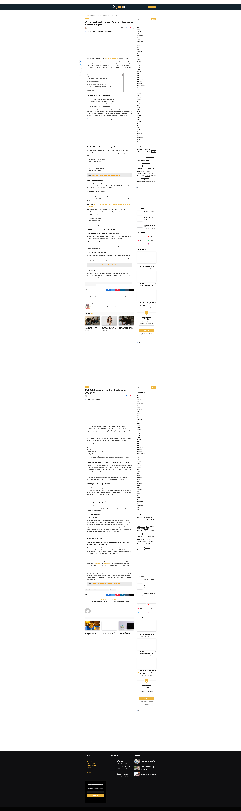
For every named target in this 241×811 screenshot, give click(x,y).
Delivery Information (91, 765)
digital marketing (152, 162)
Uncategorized (140, 133)
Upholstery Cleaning (140, 181)
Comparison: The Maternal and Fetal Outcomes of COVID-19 (147, 265)
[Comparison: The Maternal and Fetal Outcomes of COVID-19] (146, 257)
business (153, 151)
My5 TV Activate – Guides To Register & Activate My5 (150, 225)
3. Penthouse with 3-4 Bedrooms (97, 89)
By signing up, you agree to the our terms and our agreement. (147, 335)
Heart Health (139, 81)
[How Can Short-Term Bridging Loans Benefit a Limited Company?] (109, 625)
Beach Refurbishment (93, 80)
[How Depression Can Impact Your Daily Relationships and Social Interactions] (126, 320)
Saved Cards (89, 772)
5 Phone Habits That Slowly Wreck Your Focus (91, 328)
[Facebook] (80, 61)
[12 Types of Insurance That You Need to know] (140, 213)
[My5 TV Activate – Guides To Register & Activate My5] (140, 225)
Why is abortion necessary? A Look (99, 601)
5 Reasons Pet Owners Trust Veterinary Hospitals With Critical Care (148, 768)
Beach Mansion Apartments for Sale (105, 282)
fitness (139, 169)
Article (138, 27)
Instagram (149, 171)
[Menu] (85, 2)
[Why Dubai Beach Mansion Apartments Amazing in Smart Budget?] (109, 43)
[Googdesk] (120, 7)
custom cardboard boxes (150, 158)
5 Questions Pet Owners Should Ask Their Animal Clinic (148, 773)
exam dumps (139, 165)
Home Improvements (141, 85)
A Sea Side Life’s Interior (93, 81)
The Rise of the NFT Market (148, 218)
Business (99, 1)
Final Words (91, 90)
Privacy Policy (149, 334)
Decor (138, 43)
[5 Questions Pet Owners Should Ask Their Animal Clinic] (137, 774)
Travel (138, 127)
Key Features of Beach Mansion (95, 76)
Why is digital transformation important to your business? (101, 449)
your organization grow (95, 456)
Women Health (140, 137)
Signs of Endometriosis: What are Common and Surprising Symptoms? (148, 304)
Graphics (138, 69)
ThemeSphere (101, 808)
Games (138, 65)
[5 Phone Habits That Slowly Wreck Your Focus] (92, 320)
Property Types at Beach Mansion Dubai (97, 84)
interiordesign (150, 173)
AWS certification (88, 589)
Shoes (138, 113)
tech (152, 179)
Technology (139, 125)
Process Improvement (94, 454)
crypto (138, 155)
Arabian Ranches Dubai (148, 149)
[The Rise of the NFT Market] (140, 219)
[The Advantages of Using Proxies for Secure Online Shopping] (126, 625)
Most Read (139, 97)
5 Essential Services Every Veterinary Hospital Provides (148, 760)
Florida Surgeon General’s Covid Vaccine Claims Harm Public (148, 284)
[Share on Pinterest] (130, 28)
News (109, 1)
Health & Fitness (140, 79)
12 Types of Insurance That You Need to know (149, 212)
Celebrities (139, 31)
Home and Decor (123, 1)
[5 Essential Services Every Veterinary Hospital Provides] (137, 761)
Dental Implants (140, 162)
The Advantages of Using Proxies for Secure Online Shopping (125, 633)
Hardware (139, 71)
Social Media (139, 115)
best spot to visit (144, 151)
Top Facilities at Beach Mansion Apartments (98, 78)
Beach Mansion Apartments (90, 282)
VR (137, 135)
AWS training (97, 563)
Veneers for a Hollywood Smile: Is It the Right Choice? (109, 328)
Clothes (138, 37)
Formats (145, 168)
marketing (153, 175)
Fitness (138, 59)
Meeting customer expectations (95, 451)
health (151, 168)
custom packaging (141, 160)
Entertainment (140, 51)
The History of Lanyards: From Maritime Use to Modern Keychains (92, 633)
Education (139, 49)
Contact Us (146, 1)
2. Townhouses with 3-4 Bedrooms (97, 87)
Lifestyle (132, 1)
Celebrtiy (138, 33)
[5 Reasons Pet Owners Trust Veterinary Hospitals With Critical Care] (137, 768)
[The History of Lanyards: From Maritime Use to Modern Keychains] (92, 625)
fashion (149, 165)
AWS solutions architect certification (101, 589)
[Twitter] (80, 64)
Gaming (138, 67)
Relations (139, 111)
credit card (151, 153)
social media (147, 179)
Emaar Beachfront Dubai (90, 284)
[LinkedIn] (80, 68)
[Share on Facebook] (126, 28)
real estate (147, 177)
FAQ (88, 769)
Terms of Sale (90, 761)
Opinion (138, 103)
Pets (138, 105)
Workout (138, 139)
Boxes (148, 151)
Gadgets (138, 63)
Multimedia (139, 99)
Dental (147, 160)
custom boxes (141, 158)
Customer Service (91, 763)
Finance (138, 57)
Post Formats (139, 109)
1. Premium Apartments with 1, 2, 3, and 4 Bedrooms (100, 86)
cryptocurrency (144, 155)
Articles (138, 151)
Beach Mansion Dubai (118, 282)
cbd (147, 153)
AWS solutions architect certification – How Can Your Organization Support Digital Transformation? (111, 457)
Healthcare (139, 171)
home (144, 171)
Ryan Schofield (143, 268)
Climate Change (140, 35)
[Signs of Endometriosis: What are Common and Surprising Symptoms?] (146, 295)
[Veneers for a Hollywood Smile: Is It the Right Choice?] (109, 320)
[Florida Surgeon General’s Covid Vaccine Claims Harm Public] (146, 276)
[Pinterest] (80, 71)
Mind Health (139, 93)
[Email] (80, 74)
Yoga (138, 183)
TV (137, 131)
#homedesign (139, 149)
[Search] (155, 2)
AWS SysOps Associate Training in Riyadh (97, 567)
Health (115, 1)
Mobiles (138, 95)
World (138, 141)
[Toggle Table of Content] (120, 75)
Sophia (94, 304)
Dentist (146, 162)
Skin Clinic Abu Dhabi (140, 179)
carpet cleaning (141, 153)
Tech (104, 1)
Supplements (139, 121)
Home (93, 1)
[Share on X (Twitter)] (128, 28)
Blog (94, 15)
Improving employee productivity (95, 453)
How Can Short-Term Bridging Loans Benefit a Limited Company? (109, 633)
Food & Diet (139, 61)
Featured (138, 55)
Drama (138, 45)
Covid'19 (138, 39)
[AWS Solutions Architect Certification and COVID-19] (109, 411)
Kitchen (138, 175)
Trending (138, 129)
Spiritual (138, 117)
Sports (138, 119)
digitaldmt (94, 608)
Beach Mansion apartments (111, 58)
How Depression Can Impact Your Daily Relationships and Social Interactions (126, 329)
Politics (138, 107)
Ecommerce (139, 47)
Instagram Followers (141, 173)
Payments (89, 767)
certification (107, 563)
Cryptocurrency (140, 41)
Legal (138, 87)
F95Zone (145, 165)
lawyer (143, 175)
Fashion (139, 1)
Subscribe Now (152, 6)
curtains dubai (150, 155)
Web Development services (150, 181)
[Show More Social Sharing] (133, 28)
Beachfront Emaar (101, 61)
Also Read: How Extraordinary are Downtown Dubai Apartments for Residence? (106, 83)
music (138, 177)
